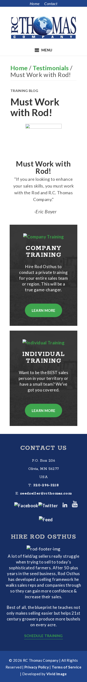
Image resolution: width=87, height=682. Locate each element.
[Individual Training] (43, 342)
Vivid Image (56, 674)
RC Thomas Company (43, 27)
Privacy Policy (36, 667)
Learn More (44, 310)
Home (34, 3)
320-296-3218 (46, 485)
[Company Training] (43, 236)
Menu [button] (46, 50)
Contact (50, 3)
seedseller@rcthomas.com (46, 493)
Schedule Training (43, 635)
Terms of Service (66, 667)
